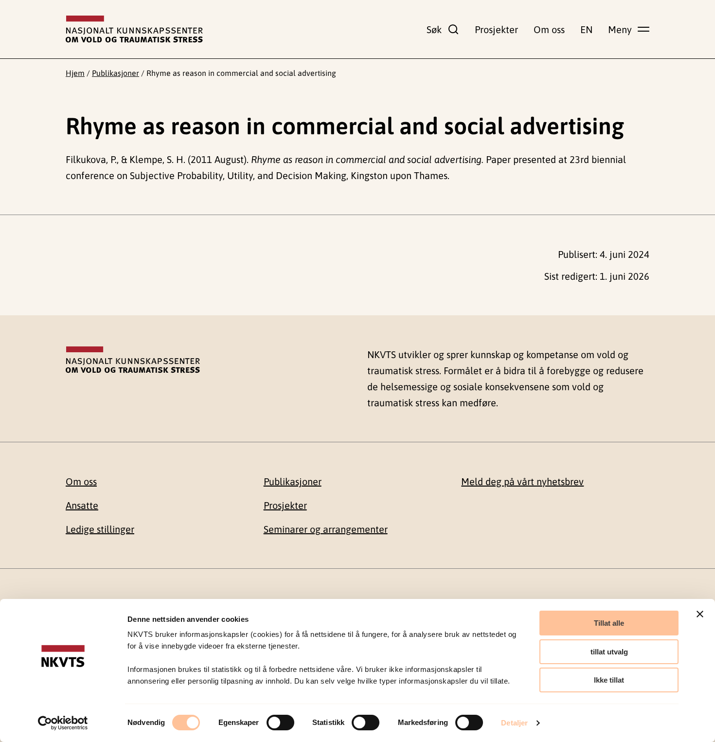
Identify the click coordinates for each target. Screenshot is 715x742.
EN (586, 29)
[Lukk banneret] (700, 614)
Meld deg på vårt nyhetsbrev (522, 481)
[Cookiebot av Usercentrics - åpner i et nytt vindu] (63, 723)
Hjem (75, 73)
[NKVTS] (134, 29)
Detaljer (514, 723)
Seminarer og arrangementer (326, 529)
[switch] (280, 722)
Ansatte (82, 505)
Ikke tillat (609, 680)
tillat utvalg (609, 652)
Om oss (549, 29)
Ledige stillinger (100, 529)
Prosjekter (496, 29)
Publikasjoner (115, 73)
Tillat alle (609, 623)
